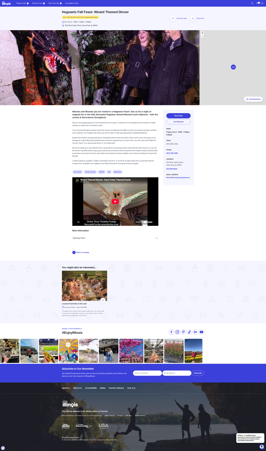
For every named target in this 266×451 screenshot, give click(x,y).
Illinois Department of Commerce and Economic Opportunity (81, 415)
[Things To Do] (27, 3)
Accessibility (91, 388)
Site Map (129, 415)
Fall (109, 172)
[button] (233, 67)
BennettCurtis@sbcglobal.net (178, 177)
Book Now (178, 116)
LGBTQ (101, 172)
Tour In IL (131, 388)
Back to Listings (82, 252)
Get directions (171, 169)
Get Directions (255, 99)
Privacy (120, 415)
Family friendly (90, 172)
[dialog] (3, 448)
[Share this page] (192, 18)
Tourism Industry (116, 388)
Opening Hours (79, 238)
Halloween (117, 172)
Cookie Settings (140, 415)
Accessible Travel (71, 3)
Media (102, 388)
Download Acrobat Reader (70, 437)
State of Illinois (109, 415)
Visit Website (178, 122)
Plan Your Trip (54, 3)
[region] (252, 3)
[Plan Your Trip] (60, 3)
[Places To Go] (44, 3)
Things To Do (21, 3)
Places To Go (37, 3)
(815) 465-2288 (172, 153)
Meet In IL (77, 388)
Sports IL (66, 388)
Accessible (77, 172)
